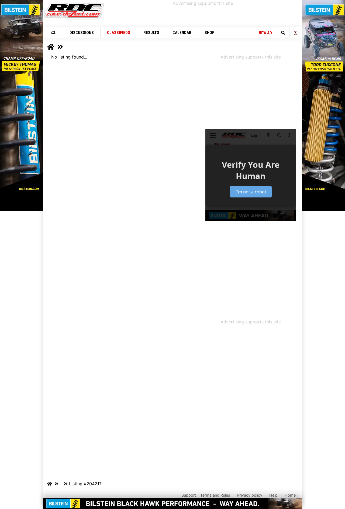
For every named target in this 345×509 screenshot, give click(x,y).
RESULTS (151, 32)
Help (273, 495)
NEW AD (265, 32)
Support (188, 495)
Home (290, 495)
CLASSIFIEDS (118, 32)
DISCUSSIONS (82, 32)
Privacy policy (249, 495)
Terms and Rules (215, 495)
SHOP (210, 32)
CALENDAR (181, 32)
